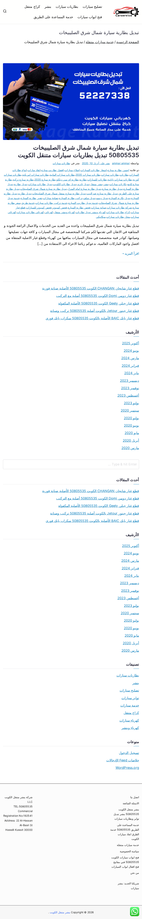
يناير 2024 (131, 373)
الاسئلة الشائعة (131, 803)
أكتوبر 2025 (130, 343)
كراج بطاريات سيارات (118, 212)
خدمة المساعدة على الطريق (53, 17)
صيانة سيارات (98, 207)
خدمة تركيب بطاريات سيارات (51, 202)
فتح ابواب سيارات (89, 17)
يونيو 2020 (131, 425)
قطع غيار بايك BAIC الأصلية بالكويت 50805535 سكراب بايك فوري (92, 318)
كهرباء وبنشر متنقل (64, 212)
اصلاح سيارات (72, 170)
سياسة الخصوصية (129, 851)
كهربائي (49, 212)
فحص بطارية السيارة (79, 207)
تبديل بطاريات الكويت (64, 184)
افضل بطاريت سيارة (52, 170)
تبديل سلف (89, 198)
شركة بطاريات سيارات (119, 207)
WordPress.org (127, 768)
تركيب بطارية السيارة (70, 198)
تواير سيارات (130, 698)
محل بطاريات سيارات (118, 216)
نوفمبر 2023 (130, 388)
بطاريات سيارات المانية (62, 174)
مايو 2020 (132, 433)
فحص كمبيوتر (59, 207)
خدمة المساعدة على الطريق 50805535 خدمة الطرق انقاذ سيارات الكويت (124, 832)
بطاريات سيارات (67, 7)
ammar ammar (121, 163)
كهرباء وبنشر (130, 728)
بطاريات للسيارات (97, 179)
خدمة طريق (28, 202)
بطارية (83, 179)
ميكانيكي (101, 216)
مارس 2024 (130, 358)
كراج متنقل (32, 7)
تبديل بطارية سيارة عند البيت (102, 193)
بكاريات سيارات (118, 184)
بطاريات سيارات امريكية (35, 174)
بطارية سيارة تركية (23, 179)
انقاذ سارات (34, 170)
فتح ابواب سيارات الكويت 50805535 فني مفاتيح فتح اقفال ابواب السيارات (125, 862)
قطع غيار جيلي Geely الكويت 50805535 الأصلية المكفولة (98, 303)
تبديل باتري (83, 184)
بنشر (48, 7)
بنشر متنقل (96, 184)
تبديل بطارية (20, 184)
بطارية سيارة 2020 (45, 179)
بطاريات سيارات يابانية (120, 179)
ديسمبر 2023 (129, 381)
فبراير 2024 (130, 366)
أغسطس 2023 (128, 395)
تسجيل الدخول (129, 753)
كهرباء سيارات (129, 720)
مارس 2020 (130, 448)
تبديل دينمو (102, 198)
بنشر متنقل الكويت (59, 912)
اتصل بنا (134, 797)
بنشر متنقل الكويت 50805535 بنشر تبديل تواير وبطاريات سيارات (126, 814)
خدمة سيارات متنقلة (128, 845)
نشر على (96, 163)
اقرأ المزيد (132, 253)
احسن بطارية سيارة (118, 170)
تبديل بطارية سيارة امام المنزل (84, 188)
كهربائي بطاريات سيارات (30, 212)
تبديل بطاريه (24, 193)
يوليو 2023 (131, 403)
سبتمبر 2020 (130, 410)
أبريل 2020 (131, 440)
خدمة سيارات (129, 705)
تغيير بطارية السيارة (31, 198)
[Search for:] (71, 464)
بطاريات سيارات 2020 (88, 174)
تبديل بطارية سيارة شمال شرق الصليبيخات (43, 188)
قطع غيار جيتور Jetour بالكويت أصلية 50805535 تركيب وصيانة (94, 311)
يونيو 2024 (131, 351)
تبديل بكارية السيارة (119, 198)
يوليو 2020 (131, 418)
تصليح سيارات (92, 7)
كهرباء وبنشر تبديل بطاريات (91, 212)
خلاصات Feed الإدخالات (122, 760)
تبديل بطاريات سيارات (40, 184)
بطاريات (124, 174)
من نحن (134, 872)
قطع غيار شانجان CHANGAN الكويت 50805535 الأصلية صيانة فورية (90, 288)
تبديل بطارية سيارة (112, 188)
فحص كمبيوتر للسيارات (38, 207)
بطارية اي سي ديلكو (68, 179)
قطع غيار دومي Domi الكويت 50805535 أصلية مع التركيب (97, 296)
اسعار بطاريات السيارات (94, 170)
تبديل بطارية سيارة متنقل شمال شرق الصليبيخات (59, 193)
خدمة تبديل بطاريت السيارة (83, 202)
